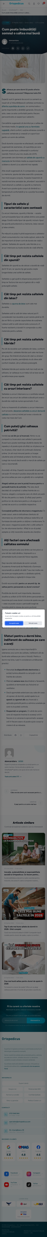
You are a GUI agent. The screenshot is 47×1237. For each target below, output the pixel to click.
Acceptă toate (14, 623)
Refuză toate (33, 623)
